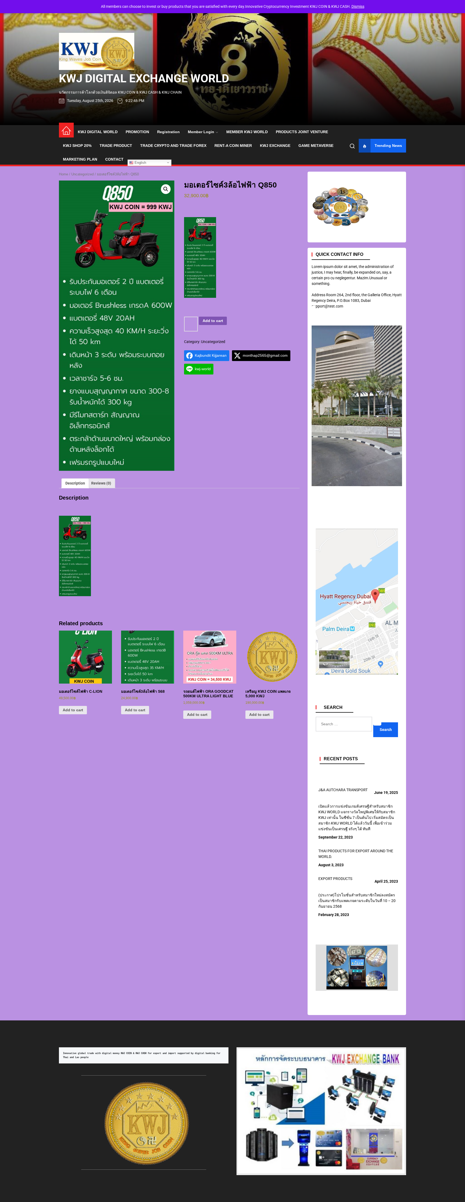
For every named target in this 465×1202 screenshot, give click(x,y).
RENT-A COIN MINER (233, 145)
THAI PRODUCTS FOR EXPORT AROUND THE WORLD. (355, 854)
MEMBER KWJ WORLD (247, 132)
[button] (166, 189)
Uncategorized (82, 174)
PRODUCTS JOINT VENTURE (302, 132)
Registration (168, 132)
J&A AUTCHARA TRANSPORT (343, 790)
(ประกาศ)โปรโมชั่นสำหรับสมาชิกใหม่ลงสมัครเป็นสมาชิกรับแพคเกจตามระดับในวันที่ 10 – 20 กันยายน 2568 (357, 900)
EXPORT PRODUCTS (335, 878)
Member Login (201, 132)
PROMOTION (137, 132)
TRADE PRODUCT (116, 145)
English (139, 162)
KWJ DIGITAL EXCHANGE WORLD (144, 78)
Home (63, 174)
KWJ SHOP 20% (77, 145)
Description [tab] (75, 483)
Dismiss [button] (357, 6)
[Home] (66, 130)
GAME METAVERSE (315, 145)
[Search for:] (377, 719)
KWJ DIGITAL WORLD (98, 132)
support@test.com (327, 306)
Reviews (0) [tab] (101, 483)
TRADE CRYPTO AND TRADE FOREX (173, 145)
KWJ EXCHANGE (275, 145)
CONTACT (114, 159)
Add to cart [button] (73, 710)
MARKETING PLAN (80, 159)
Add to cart (213, 321)
